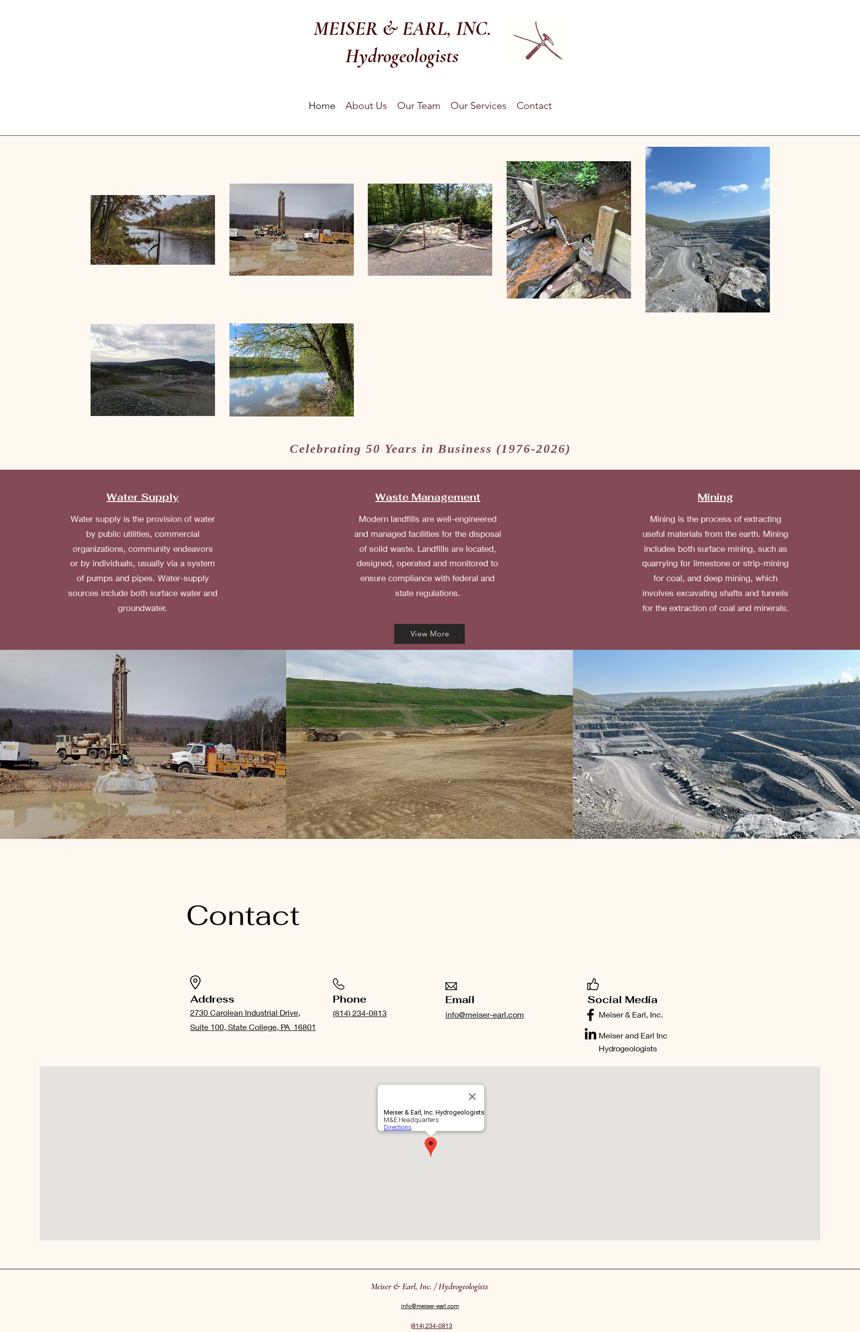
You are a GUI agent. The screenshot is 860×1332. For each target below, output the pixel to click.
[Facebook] (590, 1015)
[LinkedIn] (590, 1033)
